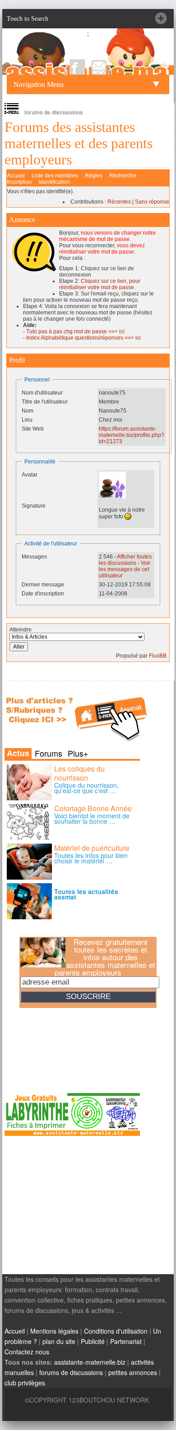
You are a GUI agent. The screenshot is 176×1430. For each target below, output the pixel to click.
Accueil (16, 176)
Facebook (77, 67)
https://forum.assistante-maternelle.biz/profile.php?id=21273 (131, 435)
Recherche (122, 176)
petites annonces (132, 1372)
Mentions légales (54, 1330)
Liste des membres (55, 176)
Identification (54, 182)
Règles (93, 176)
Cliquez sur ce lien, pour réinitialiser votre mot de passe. (99, 284)
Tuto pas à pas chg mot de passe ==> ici (75, 331)
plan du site (58, 1341)
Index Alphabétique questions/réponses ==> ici (83, 338)
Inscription (19, 182)
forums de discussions (71, 1372)
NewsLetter (99, 67)
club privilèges (25, 1382)
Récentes (119, 202)
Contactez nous (27, 1351)
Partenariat (126, 1341)
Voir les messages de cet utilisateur (124, 569)
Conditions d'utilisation (116, 1330)
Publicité (93, 1341)
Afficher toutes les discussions (125, 560)
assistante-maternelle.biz (89, 1361)
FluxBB (158, 656)
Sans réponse (152, 202)
